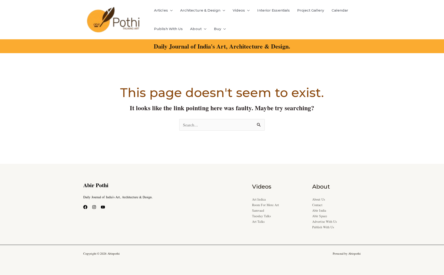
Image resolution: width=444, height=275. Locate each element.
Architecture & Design (200, 10)
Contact (317, 205)
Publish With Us (168, 29)
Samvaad (258, 210)
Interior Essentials (273, 10)
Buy (217, 29)
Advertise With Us (324, 221)
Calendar (340, 10)
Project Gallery (310, 10)
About (195, 29)
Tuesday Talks (261, 216)
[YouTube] (103, 207)
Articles (161, 10)
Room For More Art (265, 205)
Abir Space (319, 216)
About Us (318, 199)
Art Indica (259, 199)
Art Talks (258, 221)
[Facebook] (85, 207)
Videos (239, 10)
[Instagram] (94, 207)
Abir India (319, 210)
